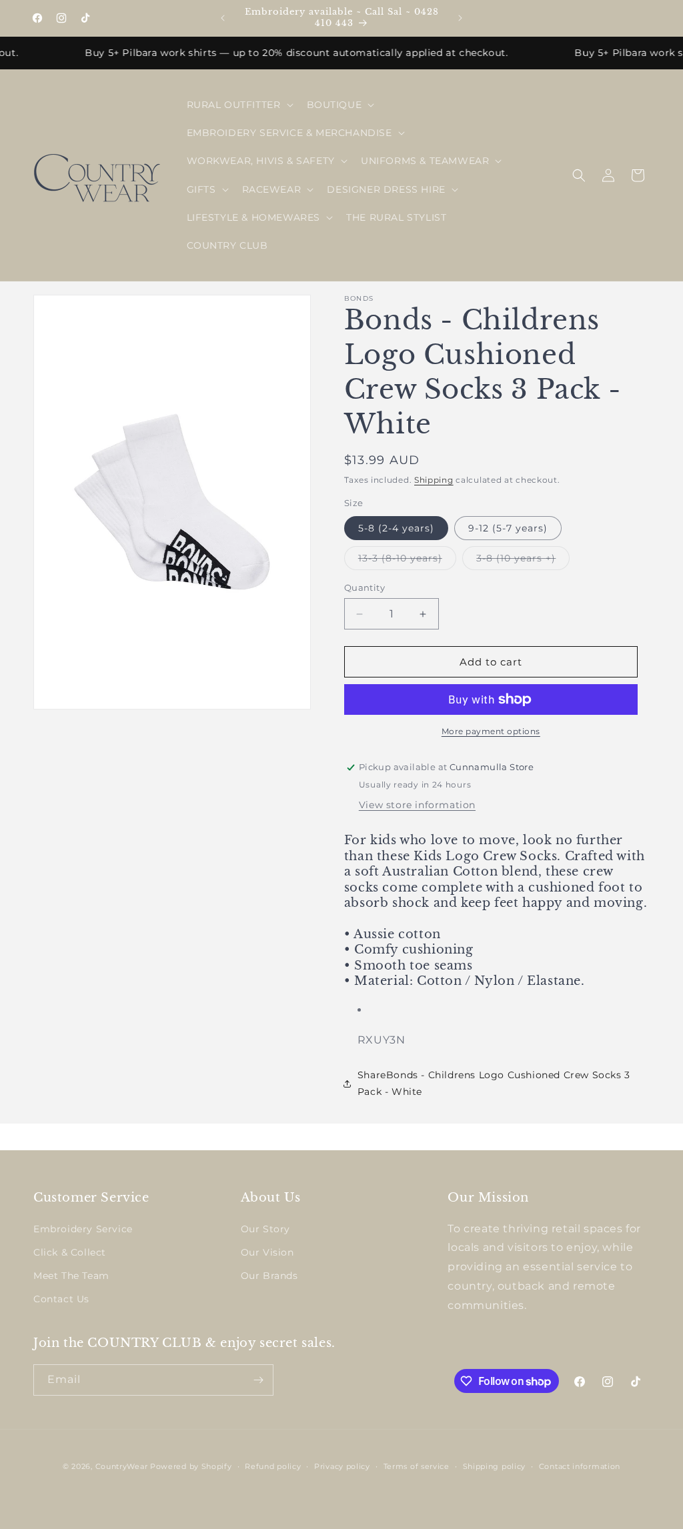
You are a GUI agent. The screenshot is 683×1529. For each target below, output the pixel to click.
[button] (239, 105)
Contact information (579, 1466)
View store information (417, 805)
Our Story (265, 1229)
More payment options (491, 731)
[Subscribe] (258, 1380)
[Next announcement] (460, 18)
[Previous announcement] (222, 18)
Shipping (434, 480)
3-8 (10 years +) (523, 560)
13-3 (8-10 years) (407, 560)
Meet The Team (71, 1276)
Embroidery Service (83, 1229)
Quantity (364, 587)
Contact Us (61, 1299)
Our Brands (269, 1276)
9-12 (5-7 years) (508, 528)
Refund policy (273, 1466)
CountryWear (121, 1466)
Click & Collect (69, 1252)
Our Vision (267, 1252)
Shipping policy (494, 1466)
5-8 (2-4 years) (396, 528)
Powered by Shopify (191, 1466)
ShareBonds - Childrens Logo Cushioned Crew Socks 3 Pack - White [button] (494, 1083)
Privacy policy (342, 1466)
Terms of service (417, 1466)
